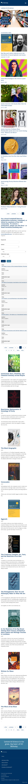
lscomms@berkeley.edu (14, 227)
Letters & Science (7, 8)
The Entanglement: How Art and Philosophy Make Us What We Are (13, 592)
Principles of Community (7, 767)
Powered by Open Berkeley (6, 773)
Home (3, 756)
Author (2, 244)
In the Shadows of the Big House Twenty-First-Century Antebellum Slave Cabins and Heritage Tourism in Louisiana (13, 631)
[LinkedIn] (4, 754)
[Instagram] (7, 754)
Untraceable (5, 482)
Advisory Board (5, 762)
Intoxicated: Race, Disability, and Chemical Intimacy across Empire (13, 374)
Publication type (5, 254)
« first (8, 214)
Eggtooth (4, 519)
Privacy (2, 778)
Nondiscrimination (5, 776)
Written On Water (7, 671)
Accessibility (3, 775)
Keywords (3, 239)
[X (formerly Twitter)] (2, 754)
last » (23, 350)
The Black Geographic (8, 448)
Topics (2, 249)
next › (18, 350)
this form (21, 226)
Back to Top (24, 782)
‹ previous (14, 214)
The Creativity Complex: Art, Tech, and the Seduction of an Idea (13, 555)
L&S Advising (4, 764)
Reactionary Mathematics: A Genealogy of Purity (11, 410)
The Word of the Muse (9, 707)
